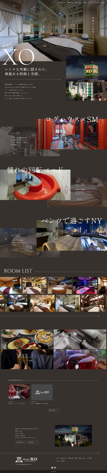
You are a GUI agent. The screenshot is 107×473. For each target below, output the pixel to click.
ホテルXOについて (63, 458)
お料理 (76, 458)
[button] (102, 27)
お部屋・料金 (71, 458)
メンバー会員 (89, 458)
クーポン (58, 460)
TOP (57, 458)
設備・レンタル (82, 458)
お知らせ (63, 460)
